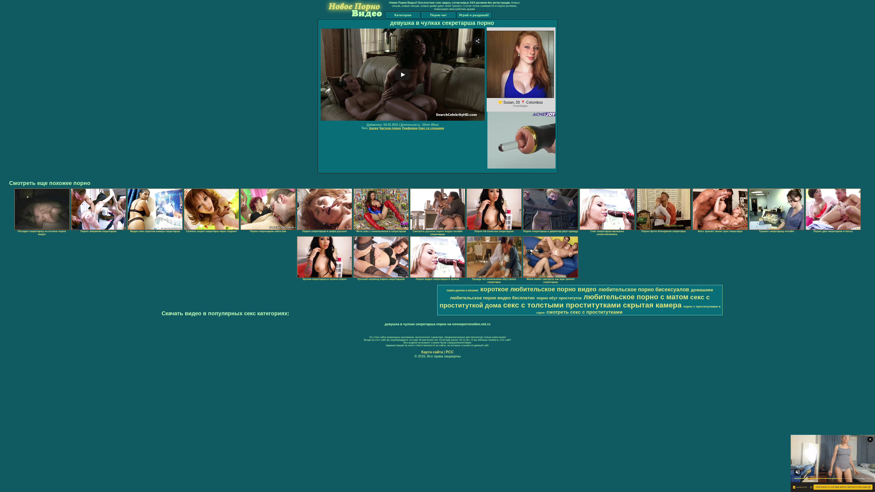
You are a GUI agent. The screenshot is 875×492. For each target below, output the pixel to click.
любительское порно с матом (636, 297)
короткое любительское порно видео (538, 289)
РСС (450, 352)
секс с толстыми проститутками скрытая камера (592, 305)
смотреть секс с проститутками (584, 312)
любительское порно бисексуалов (643, 289)
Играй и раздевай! (474, 15)
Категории (402, 15)
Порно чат (438, 15)
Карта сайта (432, 352)
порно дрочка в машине (463, 290)
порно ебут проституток (559, 298)
